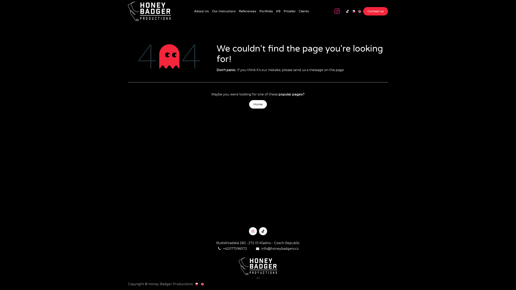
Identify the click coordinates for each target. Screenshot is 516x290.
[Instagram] (337, 11)
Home (258, 104)
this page (336, 70)
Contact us (375, 11)
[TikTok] (347, 11)
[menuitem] (201, 11)
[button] (258, 278)
